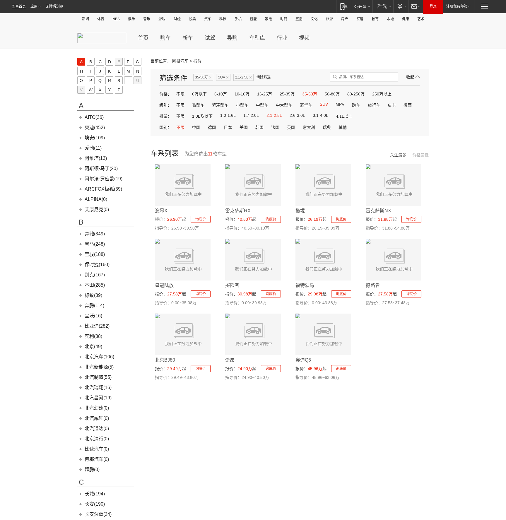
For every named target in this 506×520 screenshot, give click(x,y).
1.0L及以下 (202, 116)
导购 (232, 38)
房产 (344, 19)
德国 (212, 127)
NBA (116, 19)
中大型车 (284, 105)
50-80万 (332, 94)
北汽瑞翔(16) (98, 387)
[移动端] (344, 6)
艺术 (420, 19)
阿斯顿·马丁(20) (101, 168)
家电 (268, 19)
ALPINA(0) (96, 199)
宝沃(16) (93, 315)
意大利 (309, 127)
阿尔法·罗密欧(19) (103, 178)
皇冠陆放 (164, 285)
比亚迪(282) (97, 326)
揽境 (300, 210)
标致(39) (93, 295)
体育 (100, 19)
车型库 (257, 38)
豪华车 (306, 105)
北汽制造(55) (98, 377)
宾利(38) (93, 336)
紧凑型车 (220, 105)
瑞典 (327, 127)
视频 (304, 38)
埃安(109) (95, 137)
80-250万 (356, 94)
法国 (275, 127)
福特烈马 (304, 285)
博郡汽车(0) (97, 459)
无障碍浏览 (54, 6)
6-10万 (220, 94)
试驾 (210, 38)
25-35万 (287, 94)
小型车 (242, 105)
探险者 (232, 285)
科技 (222, 19)
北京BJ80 (165, 360)
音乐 (146, 19)
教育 (375, 19)
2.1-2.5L (243, 77)
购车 (165, 38)
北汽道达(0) (97, 428)
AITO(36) (94, 117)
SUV (223, 77)
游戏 (161, 19)
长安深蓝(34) (98, 514)
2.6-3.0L (297, 115)
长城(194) (95, 493)
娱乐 (131, 19)
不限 (180, 94)
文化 (314, 19)
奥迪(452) (95, 127)
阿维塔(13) (96, 158)
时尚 (283, 19)
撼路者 (373, 285)
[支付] (400, 6)
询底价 (200, 219)
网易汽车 (180, 61)
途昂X (161, 210)
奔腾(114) (94, 305)
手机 (238, 19)
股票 (192, 19)
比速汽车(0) (97, 449)
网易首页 (19, 6)
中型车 (262, 105)
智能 (253, 19)
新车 (187, 38)
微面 (408, 105)
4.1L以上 (344, 116)
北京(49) (93, 346)
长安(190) (95, 504)
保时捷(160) (97, 264)
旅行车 (374, 105)
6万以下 (199, 94)
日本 (228, 127)
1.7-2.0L (251, 115)
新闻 (85, 19)
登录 (433, 6)
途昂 (230, 360)
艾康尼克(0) (97, 209)
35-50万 (203, 77)
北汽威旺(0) (97, 418)
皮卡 (392, 105)
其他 (343, 127)
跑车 (356, 105)
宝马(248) (95, 244)
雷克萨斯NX (378, 210)
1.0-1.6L (228, 115)
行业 (282, 38)
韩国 (259, 127)
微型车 (198, 105)
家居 (359, 19)
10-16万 (242, 94)
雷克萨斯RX (238, 210)
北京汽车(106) (99, 356)
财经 (177, 19)
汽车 (207, 19)
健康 (405, 19)
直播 (298, 19)
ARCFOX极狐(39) (103, 189)
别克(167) (95, 274)
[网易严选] (382, 6)
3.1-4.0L (320, 115)
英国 (291, 127)
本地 (390, 19)
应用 (33, 6)
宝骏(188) (95, 254)
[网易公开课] (362, 6)
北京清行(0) (97, 438)
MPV (340, 104)
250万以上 (382, 94)
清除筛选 (264, 77)
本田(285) (95, 285)
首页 (143, 38)
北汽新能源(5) (99, 367)
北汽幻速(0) (97, 408)
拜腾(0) (92, 469)
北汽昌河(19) (98, 397)
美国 (244, 127)
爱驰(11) (93, 148)
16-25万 (264, 94)
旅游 (329, 19)
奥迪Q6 (303, 360)
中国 (196, 127)
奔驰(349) (95, 233)
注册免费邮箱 (456, 6)
